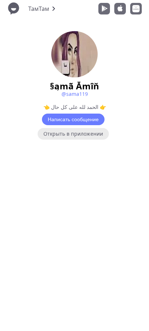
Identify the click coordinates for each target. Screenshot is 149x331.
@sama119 (74, 93)
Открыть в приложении (73, 133)
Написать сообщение (73, 119)
